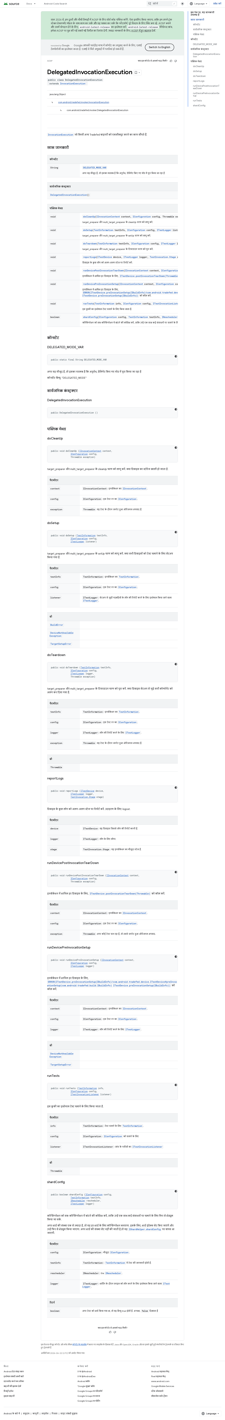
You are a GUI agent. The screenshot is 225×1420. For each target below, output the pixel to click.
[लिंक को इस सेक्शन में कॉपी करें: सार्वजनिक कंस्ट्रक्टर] (81, 391)
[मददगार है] (171, 61)
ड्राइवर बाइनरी (9, 1396)
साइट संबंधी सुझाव (68, 1413)
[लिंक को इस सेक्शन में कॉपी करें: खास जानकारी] (72, 148)
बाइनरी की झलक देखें (12, 1386)
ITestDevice (104, 257)
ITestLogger (164, 230)
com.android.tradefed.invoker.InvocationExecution (83, 102)
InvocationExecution (72, 83)
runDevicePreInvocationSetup (100, 284)
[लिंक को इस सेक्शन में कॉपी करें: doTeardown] (68, 655)
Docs (29, 3)
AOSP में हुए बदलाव (141, 30)
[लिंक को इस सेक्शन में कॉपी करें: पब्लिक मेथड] (69, 429)
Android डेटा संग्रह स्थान (14, 1371)
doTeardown (90, 243)
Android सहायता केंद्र (160, 1371)
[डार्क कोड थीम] (176, 356)
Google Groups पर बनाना (88, 1396)
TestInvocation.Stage (163, 257)
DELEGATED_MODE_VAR (94, 167)
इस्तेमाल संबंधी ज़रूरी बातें (14, 1376)
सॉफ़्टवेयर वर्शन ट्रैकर (159, 1396)
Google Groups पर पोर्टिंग (88, 1400)
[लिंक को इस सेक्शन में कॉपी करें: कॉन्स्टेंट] (62, 338)
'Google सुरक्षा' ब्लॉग (86, 1386)
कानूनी (35, 1413)
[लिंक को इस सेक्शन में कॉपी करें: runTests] (63, 1076)
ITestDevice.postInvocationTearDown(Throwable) (149, 276)
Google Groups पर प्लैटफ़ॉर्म (89, 1391)
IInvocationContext (108, 216)
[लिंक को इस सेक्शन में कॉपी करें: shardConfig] (68, 1182)
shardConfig (90, 317)
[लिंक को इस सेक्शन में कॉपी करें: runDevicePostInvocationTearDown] (102, 863)
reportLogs (89, 257)
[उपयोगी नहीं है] (175, 61)
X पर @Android (84, 1371)
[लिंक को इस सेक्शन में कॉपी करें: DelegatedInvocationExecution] (95, 400)
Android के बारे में (12, 1413)
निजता (54, 1413)
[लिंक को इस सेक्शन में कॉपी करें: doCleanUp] (66, 439)
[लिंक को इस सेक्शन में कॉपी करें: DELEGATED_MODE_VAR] (87, 347)
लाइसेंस (45, 1413)
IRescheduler (170, 317)
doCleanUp (89, 216)
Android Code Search (55, 3)
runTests (88, 303)
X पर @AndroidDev (86, 1376)
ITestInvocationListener (168, 303)
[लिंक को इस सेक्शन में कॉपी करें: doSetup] (62, 523)
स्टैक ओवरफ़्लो (157, 1391)
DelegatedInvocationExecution (68, 194)
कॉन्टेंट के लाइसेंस (79, 1344)
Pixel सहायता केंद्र (158, 1376)
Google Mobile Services (162, 1386)
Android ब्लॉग (83, 1381)
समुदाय (26, 1413)
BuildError (56, 624)
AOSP (49, 61)
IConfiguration (142, 216)
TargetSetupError (60, 643)
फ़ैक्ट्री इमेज (8, 1391)
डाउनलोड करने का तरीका (14, 1381)
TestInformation (103, 230)
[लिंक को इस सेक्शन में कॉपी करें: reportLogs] (67, 779)
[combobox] (162, 3)
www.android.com (160, 1381)
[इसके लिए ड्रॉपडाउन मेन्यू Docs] (36, 3)
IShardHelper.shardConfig (145, 1229)
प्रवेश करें (217, 3)
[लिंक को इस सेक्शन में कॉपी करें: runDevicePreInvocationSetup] (93, 948)
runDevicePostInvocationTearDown (103, 270)
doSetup (87, 230)
